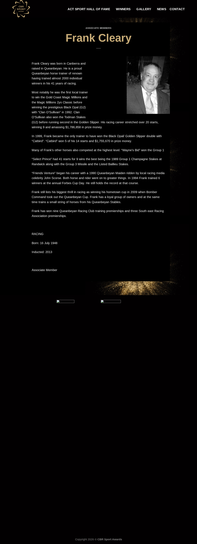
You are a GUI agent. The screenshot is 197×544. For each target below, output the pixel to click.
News (161, 9)
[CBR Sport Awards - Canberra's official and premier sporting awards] (27, 9)
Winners (123, 9)
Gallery (143, 9)
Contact (177, 9)
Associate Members (98, 28)
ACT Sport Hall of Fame (89, 9)
